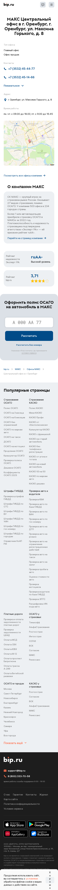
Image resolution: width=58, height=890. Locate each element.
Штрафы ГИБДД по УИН (13, 520)
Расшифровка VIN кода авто (38, 605)
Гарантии (18, 794)
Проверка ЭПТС (37, 599)
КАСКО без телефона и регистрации (36, 449)
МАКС (18, 369)
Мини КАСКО (35, 412)
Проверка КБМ (36, 499)
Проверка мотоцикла (35, 585)
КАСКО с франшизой (39, 434)
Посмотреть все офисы (23, 175)
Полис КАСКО (36, 408)
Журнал (43, 794)
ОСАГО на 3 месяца (14, 412)
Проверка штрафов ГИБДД (14, 498)
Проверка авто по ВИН (38, 513)
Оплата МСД (10, 639)
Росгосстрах (36, 631)
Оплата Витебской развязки (14, 675)
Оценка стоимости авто (39, 578)
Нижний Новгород (13, 712)
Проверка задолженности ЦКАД (12, 632)
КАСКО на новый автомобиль (37, 465)
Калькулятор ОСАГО (14, 455)
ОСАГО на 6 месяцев (14, 417)
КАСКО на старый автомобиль (38, 440)
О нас (7, 794)
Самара (8, 726)
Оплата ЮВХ (10, 649)
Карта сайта (11, 799)
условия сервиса (29, 353)
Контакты (31, 794)
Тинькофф (34, 622)
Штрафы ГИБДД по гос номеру (13, 527)
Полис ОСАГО (11, 408)
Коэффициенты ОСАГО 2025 (12, 474)
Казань (7, 707)
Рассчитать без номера (29, 345)
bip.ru (6, 369)
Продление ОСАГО (13, 451)
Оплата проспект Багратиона (13, 660)
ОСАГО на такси (12, 437)
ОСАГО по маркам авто (13, 431)
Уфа (6, 730)
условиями (32, 878)
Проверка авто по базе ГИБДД (38, 505)
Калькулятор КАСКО (39, 429)
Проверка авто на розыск (38, 535)
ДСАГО (7, 441)
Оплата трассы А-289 (12, 667)
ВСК (31, 645)
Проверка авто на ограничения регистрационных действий (38, 545)
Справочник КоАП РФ (13, 542)
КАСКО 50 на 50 (37, 471)
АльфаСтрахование (39, 627)
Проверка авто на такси (38, 556)
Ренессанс (34, 659)
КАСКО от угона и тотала (38, 458)
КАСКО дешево (37, 483)
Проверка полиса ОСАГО (13, 461)
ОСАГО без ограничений (10, 423)
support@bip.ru (16, 770)
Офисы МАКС (33, 369)
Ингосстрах (35, 636)
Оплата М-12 (10, 653)
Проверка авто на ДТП (38, 528)
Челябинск (9, 721)
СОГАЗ (32, 641)
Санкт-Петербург (13, 693)
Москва (8, 688)
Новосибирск (11, 698)
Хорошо (50, 880)
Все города (10, 735)
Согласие (34, 650)
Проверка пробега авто (38, 571)
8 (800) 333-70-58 (19, 776)
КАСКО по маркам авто (38, 477)
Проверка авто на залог (38, 563)
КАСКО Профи (36, 417)
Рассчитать (29, 336)
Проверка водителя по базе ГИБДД (39, 593)
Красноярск (10, 716)
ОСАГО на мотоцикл (14, 446)
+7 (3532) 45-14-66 (21, 77)
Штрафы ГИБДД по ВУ (13, 512)
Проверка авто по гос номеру (38, 520)
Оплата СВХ (10, 644)
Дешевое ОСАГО (12, 467)
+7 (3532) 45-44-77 (21, 69)
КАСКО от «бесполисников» (38, 423)
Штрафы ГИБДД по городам (13, 535)
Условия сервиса (13, 808)
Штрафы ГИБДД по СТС (13, 505)
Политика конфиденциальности (22, 803)
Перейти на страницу (25, 238)
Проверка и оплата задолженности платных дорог (13, 622)
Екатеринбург (11, 702)
